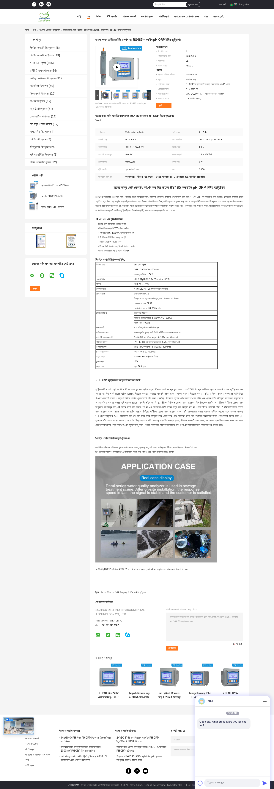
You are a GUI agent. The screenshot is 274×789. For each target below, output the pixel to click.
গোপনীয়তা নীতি (73, 785)
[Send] (265, 783)
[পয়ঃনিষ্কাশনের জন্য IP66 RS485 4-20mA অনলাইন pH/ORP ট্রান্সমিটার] (200, 677)
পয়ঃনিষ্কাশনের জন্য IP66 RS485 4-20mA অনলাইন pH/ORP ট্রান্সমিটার (199, 695)
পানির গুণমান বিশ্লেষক (40, 162)
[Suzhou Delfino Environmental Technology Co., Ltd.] (45, 16)
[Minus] (264, 701)
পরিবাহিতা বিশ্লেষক (39, 86)
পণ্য (88, 16)
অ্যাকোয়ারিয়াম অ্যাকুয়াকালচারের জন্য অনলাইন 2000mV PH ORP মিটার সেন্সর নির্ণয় (80, 748)
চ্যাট (160, 105)
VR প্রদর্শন (112, 16)
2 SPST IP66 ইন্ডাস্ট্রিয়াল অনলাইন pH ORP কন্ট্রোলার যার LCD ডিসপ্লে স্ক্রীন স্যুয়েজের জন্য (230, 695)
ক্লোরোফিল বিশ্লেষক (40, 116)
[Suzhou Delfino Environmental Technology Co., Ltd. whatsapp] (44, 275)
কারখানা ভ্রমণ (147, 16)
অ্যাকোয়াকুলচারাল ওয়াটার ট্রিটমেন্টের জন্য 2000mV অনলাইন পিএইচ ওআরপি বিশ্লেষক (84, 758)
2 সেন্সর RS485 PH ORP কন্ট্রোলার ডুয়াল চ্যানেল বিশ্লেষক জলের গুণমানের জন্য (139, 758)
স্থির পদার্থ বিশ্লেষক (39, 93)
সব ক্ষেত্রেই (218, 16)
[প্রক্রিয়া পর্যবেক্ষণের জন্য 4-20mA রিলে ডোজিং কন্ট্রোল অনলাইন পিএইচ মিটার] (139, 677)
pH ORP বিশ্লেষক (119, 592)
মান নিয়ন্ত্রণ (164, 16)
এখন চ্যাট (222, 4)
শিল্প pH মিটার (106, 592)
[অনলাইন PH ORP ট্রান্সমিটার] (34, 196)
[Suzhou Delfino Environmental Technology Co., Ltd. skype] (64, 275)
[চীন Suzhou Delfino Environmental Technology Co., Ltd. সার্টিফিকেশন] (40, 241)
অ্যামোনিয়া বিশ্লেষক (40, 131)
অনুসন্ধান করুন (193, 4)
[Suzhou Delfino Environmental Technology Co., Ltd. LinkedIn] (41, 4)
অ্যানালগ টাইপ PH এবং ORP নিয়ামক (55, 185)
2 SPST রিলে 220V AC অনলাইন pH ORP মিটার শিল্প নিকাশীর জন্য (108, 695)
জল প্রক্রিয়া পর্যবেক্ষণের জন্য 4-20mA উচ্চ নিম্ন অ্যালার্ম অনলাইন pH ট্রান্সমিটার (169, 695)
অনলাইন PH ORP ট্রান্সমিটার (52, 196)
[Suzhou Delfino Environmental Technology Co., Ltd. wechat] (54, 275)
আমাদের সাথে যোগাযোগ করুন (186, 16)
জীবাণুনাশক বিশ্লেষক (40, 147)
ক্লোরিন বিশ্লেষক (38, 109)
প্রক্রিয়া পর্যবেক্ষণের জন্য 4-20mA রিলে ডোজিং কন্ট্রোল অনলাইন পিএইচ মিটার (138, 695)
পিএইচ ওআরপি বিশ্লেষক (42, 48)
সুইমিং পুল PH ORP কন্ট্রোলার (52, 207)
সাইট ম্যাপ (29, 765)
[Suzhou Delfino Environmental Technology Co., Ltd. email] (34, 275)
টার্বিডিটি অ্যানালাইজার (40, 70)
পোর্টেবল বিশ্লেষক (38, 139)
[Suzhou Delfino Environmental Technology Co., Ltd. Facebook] (34, 4)
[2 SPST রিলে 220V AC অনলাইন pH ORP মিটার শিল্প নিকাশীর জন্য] (108, 677)
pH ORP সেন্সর (38, 63)
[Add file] (200, 783)
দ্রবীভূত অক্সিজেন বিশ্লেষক (43, 78)
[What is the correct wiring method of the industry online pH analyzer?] (116, 67)
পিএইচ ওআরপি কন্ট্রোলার (49, 29)
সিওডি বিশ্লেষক (37, 101)
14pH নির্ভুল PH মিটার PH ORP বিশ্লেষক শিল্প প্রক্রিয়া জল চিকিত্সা (86, 739)
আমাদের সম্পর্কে (129, 16)
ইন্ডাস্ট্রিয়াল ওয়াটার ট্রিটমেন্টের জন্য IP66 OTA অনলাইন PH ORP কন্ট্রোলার (141, 748)
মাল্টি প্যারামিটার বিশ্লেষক (41, 154)
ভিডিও (98, 16)
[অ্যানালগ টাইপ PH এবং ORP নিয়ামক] (34, 185)
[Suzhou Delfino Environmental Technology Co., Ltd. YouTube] (48, 4)
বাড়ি (79, 16)
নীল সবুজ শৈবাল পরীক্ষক (41, 124)
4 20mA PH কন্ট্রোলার (137, 592)
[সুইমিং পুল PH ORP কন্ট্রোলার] (34, 206)
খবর (206, 16)
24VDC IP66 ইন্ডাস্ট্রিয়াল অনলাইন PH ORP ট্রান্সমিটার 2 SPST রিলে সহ (137, 739)
